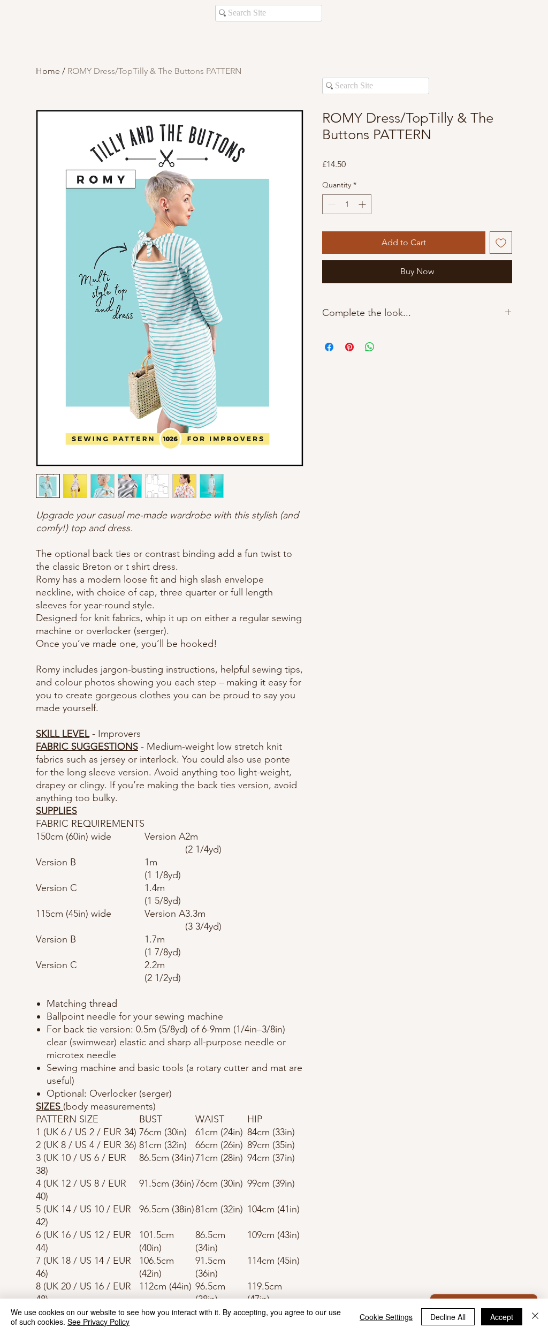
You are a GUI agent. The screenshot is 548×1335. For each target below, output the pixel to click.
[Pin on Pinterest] (349, 347)
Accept (501, 1316)
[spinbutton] (346, 204)
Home (48, 71)
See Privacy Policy (98, 1321)
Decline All (448, 1316)
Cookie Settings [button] (386, 1316)
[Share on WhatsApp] (369, 347)
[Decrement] (330, 204)
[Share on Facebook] (329, 347)
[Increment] (363, 204)
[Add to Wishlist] (501, 242)
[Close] (535, 1316)
